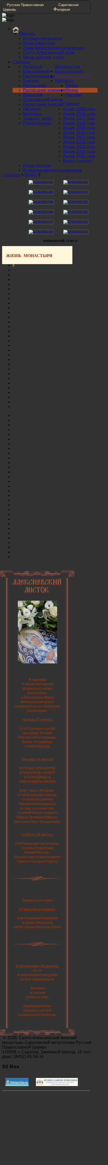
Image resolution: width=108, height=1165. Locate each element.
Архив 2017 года (79, 118)
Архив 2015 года (79, 109)
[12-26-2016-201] (41, 182)
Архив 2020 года (79, 132)
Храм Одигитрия (39, 43)
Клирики (31, 80)
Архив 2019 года (79, 128)
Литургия (32, 109)
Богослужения (69, 71)
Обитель (27, 33)
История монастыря (42, 38)
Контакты (64, 80)
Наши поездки (37, 165)
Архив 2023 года (79, 146)
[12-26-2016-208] (41, 212)
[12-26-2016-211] (41, 222)
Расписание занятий (43, 104)
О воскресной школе (43, 99)
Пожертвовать (37, 123)
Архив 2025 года (79, 156)
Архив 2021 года (79, 137)
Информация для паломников (52, 170)
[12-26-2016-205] (75, 192)
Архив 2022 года (79, 142)
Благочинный (36, 71)
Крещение (33, 95)
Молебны (32, 113)
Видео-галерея (77, 160)
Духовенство (67, 66)
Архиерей (32, 66)
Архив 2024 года (79, 151)
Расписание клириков (44, 90)
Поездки (73, 95)
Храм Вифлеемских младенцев (53, 48)
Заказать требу (37, 118)
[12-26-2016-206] (41, 202)
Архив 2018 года (79, 123)
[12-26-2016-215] (75, 232)
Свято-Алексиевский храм (48, 52)
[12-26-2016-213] (75, 222)
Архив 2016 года (79, 113)
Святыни (21, 62)
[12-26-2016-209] (75, 212)
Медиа (71, 90)
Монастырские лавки (43, 57)
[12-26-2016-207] (75, 202)
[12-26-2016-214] (41, 232)
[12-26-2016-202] (75, 182)
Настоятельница (39, 76)
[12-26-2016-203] (41, 192)
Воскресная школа (73, 76)
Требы (71, 85)
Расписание (34, 85)
